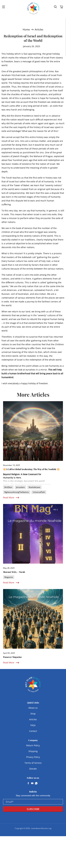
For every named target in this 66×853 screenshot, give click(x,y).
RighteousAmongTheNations (16, 492)
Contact (33, 731)
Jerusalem (20, 487)
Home (26, 29)
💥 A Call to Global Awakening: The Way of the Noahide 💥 (31, 469)
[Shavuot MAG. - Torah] (33, 534)
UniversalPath (39, 492)
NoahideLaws (34, 487)
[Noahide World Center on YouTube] (32, 783)
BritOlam (8, 487)
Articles (39, 29)
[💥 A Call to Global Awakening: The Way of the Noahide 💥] (33, 431)
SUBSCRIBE (33, 809)
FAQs (33, 725)
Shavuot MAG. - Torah (14, 572)
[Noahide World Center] (33, 8)
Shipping (33, 751)
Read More (8, 497)
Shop (33, 713)
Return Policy (33, 745)
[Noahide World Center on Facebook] (28, 783)
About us (33, 707)
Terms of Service (33, 762)
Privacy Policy (33, 757)
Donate (33, 768)
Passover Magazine (12, 657)
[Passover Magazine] (33, 619)
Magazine (8, 577)
